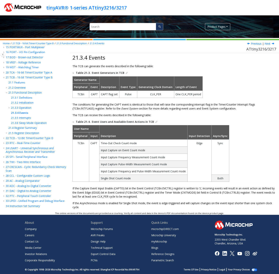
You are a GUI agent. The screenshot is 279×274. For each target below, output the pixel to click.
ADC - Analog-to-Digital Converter (28, 186)
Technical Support (102, 248)
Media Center (33, 248)
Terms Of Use (191, 269)
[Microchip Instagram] (247, 253)
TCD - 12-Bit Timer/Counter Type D (29, 138)
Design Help (98, 241)
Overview (17, 87)
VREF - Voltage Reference (23, 62)
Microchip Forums (102, 229)
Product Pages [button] (216, 26)
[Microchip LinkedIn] (224, 253)
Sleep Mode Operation (29, 123)
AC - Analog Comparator (23, 181)
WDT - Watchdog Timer (22, 67)
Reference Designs (162, 254)
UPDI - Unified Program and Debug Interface (35, 201)
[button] (4, 52)
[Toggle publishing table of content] (3, 55)
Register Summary (22, 128)
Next (267, 43)
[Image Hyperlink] (239, 253)
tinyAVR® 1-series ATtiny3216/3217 (86, 7)
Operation (21, 107)
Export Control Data (103, 254)
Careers (29, 235)
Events (97, 43)
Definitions (21, 97)
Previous (256, 43)
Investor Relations (36, 254)
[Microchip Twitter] (232, 253)
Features (16, 82)
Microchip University (163, 235)
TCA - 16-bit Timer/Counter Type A (29, 72)
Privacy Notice (209, 269)
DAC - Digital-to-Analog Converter (28, 191)
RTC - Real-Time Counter (23, 143)
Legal (222, 269)
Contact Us (32, 241)
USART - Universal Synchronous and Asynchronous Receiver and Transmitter (30, 150)
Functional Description (72, 43)
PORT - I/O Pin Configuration (25, 52)
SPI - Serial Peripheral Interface (26, 157)
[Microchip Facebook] (217, 253)
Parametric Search (162, 260)
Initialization (22, 102)
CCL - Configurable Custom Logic (28, 175)
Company (31, 229)
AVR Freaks (98, 235)
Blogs (154, 248)
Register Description (23, 133)
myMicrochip (159, 241)
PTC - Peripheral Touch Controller (28, 196)
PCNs (94, 260)
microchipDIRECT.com (165, 229)
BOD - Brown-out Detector (24, 57)
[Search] (159, 26)
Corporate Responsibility (40, 260)
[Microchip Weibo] (254, 253)
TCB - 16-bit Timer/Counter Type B (33, 43)
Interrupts (21, 118)
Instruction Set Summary (23, 206)
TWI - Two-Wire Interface (23, 162)
